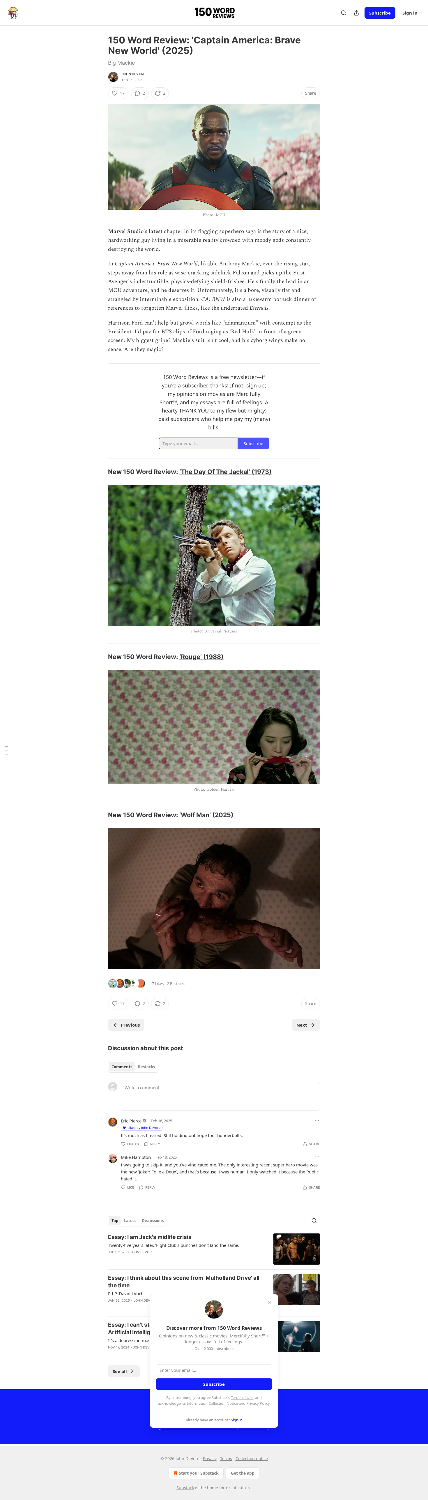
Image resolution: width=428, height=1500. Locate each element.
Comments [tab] (122, 1066)
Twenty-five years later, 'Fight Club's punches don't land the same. (173, 1245)
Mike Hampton (136, 1157)
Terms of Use (242, 1397)
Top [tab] (115, 1220)
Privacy (210, 1458)
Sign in (410, 13)
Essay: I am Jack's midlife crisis (150, 1237)
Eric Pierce (131, 1121)
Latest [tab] (130, 1220)
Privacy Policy (258, 1403)
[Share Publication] (356, 13)
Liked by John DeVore (144, 1127)
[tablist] (133, 1067)
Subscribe (380, 13)
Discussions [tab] (153, 1220)
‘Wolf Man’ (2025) (206, 815)
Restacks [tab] (146, 1066)
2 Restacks (176, 983)
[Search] (343, 13)
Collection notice (252, 1458)
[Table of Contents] (6, 750)
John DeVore (133, 74)
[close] (270, 1302)
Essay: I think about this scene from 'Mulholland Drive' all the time (183, 1282)
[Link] (100, 471)
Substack (185, 1487)
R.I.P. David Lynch (126, 1293)
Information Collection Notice (212, 1403)
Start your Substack (199, 1473)
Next (301, 1025)
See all (120, 1371)
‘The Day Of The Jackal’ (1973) (225, 471)
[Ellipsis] (317, 1120)
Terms (226, 1458)
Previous (130, 1025)
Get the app (242, 1473)
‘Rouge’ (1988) (201, 656)
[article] (214, 1249)
